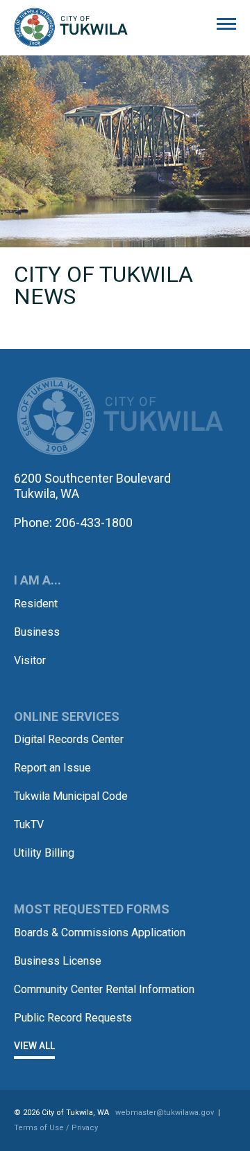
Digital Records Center (69, 739)
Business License (57, 960)
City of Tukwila (71, 28)
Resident (36, 603)
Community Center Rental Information (104, 989)
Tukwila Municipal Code (71, 796)
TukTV (29, 824)
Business (37, 632)
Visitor (30, 660)
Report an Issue (52, 767)
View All (34, 1045)
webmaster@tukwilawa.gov (164, 1112)
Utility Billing (44, 852)
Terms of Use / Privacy (56, 1127)
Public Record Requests (73, 1017)
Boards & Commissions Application (99, 932)
